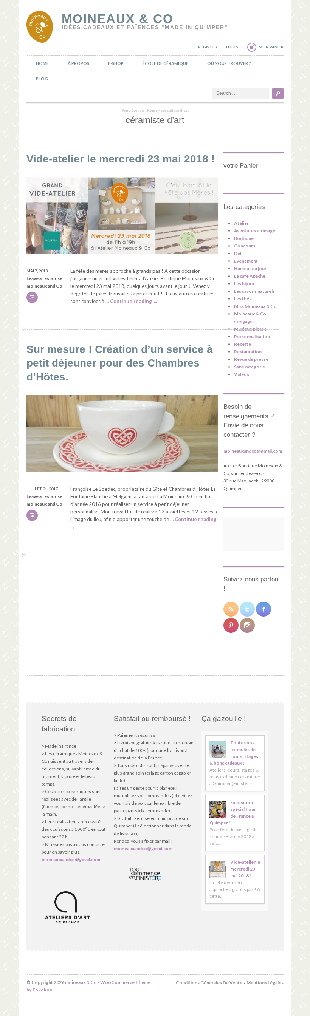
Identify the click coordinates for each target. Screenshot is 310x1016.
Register (207, 47)
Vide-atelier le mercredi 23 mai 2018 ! (120, 159)
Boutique (244, 238)
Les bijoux (244, 283)
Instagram (247, 625)
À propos (78, 63)
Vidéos (241, 374)
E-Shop (116, 63)
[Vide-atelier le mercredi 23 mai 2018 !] (122, 252)
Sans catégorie (249, 367)
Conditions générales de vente (209, 982)
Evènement (246, 261)
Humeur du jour (250, 268)
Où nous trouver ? (229, 63)
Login (232, 47)
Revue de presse (251, 359)
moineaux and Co (44, 286)
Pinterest (231, 625)
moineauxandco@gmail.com (252, 451)
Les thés (242, 299)
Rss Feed (231, 609)
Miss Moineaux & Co (255, 306)
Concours (244, 246)
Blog (42, 78)
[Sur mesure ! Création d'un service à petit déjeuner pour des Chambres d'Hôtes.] (122, 470)
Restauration (248, 351)
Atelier (241, 223)
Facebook (263, 609)
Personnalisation (252, 336)
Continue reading (134, 301)
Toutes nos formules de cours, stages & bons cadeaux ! (233, 753)
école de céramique (165, 63)
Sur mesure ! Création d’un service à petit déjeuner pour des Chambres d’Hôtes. (119, 363)
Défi (238, 253)
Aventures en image (254, 231)
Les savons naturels (254, 291)
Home (42, 63)
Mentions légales (265, 982)
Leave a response (44, 278)
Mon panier (271, 47)
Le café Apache (249, 276)
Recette (242, 344)
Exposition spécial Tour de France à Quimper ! (232, 813)
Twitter (247, 609)
